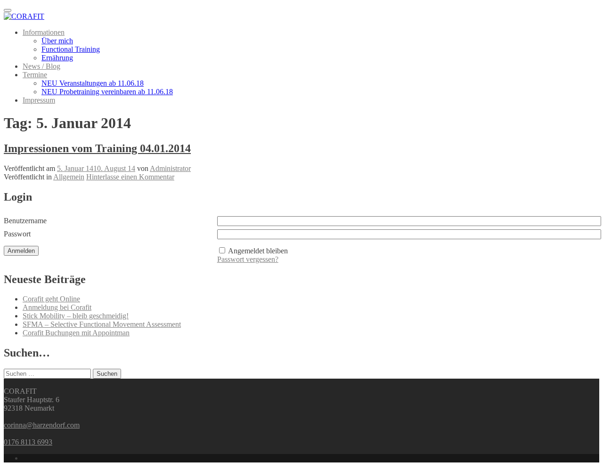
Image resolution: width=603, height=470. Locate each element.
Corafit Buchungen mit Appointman (76, 333)
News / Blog (41, 66)
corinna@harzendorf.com (42, 425)
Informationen (44, 32)
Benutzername (25, 221)
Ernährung (57, 58)
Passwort (17, 234)
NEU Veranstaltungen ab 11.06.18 (92, 83)
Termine (35, 75)
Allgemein (68, 177)
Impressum (39, 100)
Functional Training (70, 49)
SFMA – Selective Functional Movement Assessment (102, 324)
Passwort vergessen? (247, 259)
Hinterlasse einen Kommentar (130, 177)
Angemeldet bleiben (258, 251)
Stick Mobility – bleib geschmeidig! (76, 316)
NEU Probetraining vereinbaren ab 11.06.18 (107, 92)
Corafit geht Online (51, 299)
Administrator (170, 168)
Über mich (57, 41)
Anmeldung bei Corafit (57, 307)
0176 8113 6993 (28, 442)
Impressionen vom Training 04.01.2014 (97, 148)
